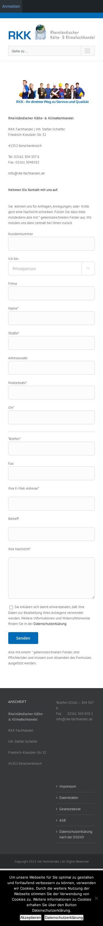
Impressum (67, 786)
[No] (96, 898)
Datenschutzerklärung (50, 623)
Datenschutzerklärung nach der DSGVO (75, 834)
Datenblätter (68, 797)
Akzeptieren (30, 917)
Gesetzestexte (70, 809)
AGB (62, 820)
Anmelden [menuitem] (11, 6)
